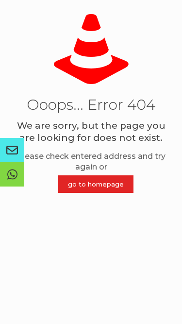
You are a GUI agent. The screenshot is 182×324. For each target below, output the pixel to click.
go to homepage (96, 184)
